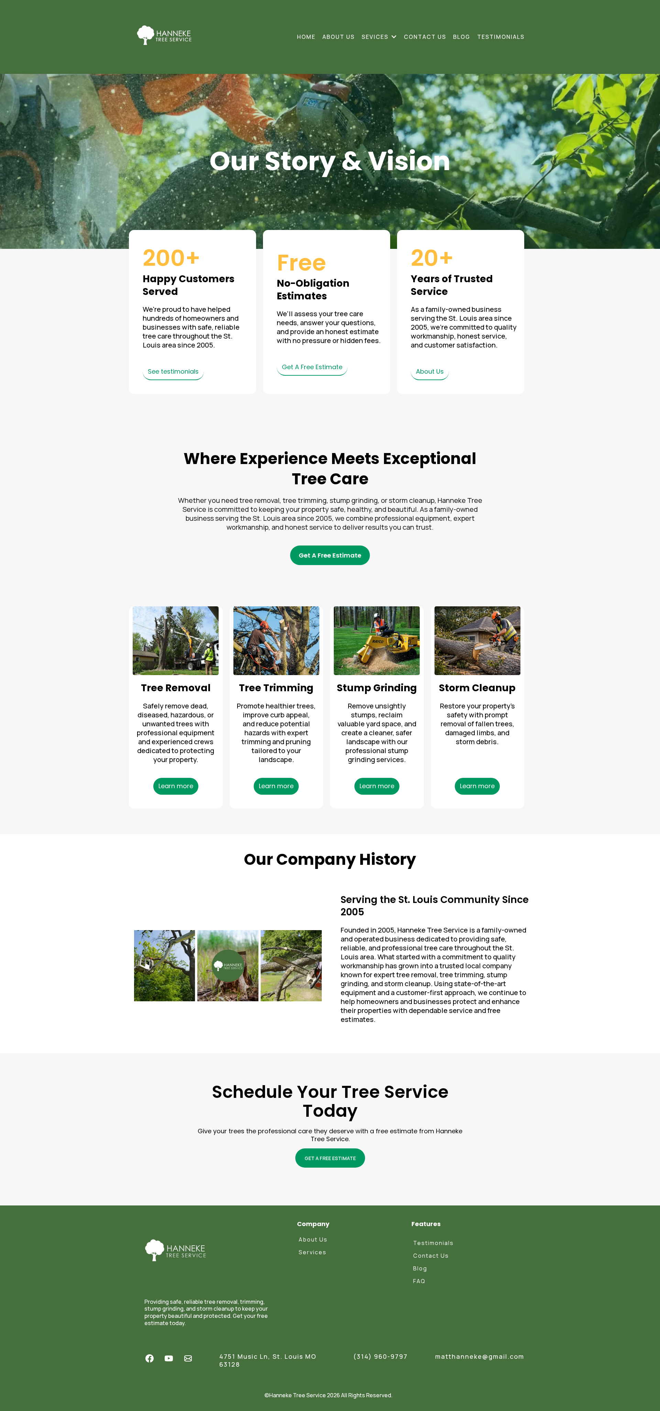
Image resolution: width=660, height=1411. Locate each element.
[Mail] (188, 1358)
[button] (393, 37)
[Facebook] (149, 1358)
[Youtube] (168, 1358)
